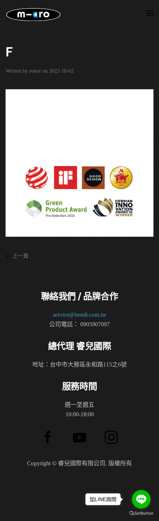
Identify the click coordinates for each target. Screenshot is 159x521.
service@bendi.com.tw (79, 315)
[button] (149, 14)
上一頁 (20, 256)
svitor (35, 71)
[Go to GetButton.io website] (141, 513)
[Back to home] (33, 14)
